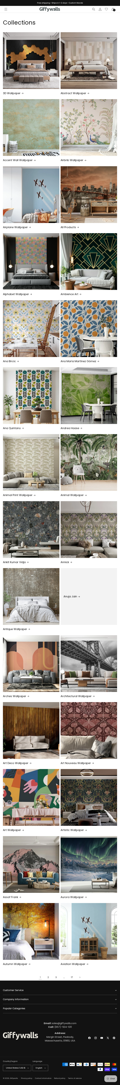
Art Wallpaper (12, 830)
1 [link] (40, 977)
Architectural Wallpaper (76, 696)
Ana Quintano (12, 428)
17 (72, 977)
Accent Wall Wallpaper (18, 160)
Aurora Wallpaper (72, 897)
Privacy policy (26, 1078)
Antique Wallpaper (15, 629)
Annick (65, 562)
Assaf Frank (10, 897)
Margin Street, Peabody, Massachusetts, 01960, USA (60, 1036)
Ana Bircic (9, 361)
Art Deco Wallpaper (15, 763)
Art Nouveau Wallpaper (76, 763)
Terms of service (75, 1078)
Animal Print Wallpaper (17, 495)
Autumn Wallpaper (15, 964)
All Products (68, 227)
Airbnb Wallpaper (72, 160)
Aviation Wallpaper (73, 964)
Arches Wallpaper (14, 696)
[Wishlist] (106, 9)
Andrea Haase (70, 428)
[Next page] (80, 977)
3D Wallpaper (11, 93)
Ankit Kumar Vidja (14, 562)
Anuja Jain (70, 596)
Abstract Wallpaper (73, 93)
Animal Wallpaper (72, 495)
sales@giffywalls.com (60, 1023)
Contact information (43, 1078)
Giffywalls (14, 1078)
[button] (6, 9)
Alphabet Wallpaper (16, 294)
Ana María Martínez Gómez (78, 361)
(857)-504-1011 (60, 1027)
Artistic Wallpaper (72, 830)
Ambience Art (69, 294)
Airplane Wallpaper (15, 227)
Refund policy (59, 1078)
